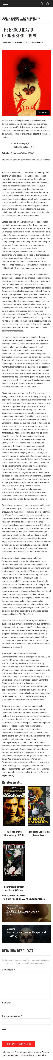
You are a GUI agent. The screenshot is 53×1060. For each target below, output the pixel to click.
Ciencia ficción (11, 899)
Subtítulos (15, 153)
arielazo (38, 42)
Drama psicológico (28, 899)
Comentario (8, 970)
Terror (41, 899)
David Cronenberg (36, 172)
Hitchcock (17, 594)
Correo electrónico (12, 1016)
